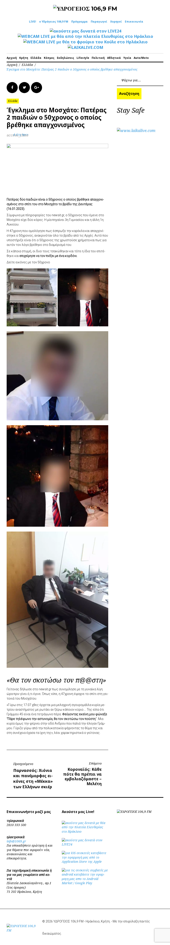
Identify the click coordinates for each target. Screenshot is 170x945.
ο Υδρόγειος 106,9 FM (53, 21)
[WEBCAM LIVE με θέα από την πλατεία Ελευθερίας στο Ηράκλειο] (85, 36)
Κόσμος (49, 58)
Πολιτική (98, 58)
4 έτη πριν (20, 134)
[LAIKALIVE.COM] (85, 47)
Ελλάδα (36, 58)
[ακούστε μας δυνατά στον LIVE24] (85, 31)
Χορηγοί (116, 21)
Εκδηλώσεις (65, 58)
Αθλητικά (114, 58)
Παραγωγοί (99, 21)
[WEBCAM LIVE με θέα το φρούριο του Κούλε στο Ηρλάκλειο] (85, 41)
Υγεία (127, 58)
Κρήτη (23, 58)
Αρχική (12, 58)
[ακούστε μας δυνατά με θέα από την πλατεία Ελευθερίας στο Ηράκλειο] (85, 831)
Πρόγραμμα (79, 21)
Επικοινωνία (134, 21)
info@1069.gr (16, 841)
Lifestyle (83, 58)
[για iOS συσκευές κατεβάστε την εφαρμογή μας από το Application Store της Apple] (85, 861)
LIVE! (32, 21)
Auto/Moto (141, 58)
